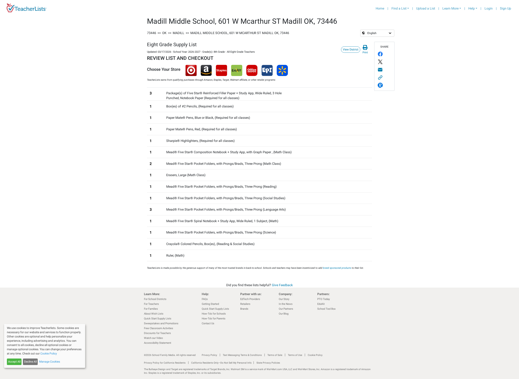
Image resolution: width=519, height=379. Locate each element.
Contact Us (208, 323)
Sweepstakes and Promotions (161, 323)
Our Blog (283, 313)
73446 (151, 33)
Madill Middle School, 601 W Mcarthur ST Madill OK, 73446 (239, 33)
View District (350, 49)
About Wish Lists (153, 313)
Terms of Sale (274, 355)
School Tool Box (326, 308)
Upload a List (425, 8)
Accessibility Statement (157, 342)
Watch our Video (153, 337)
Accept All (14, 361)
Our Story (284, 299)
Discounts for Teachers (157, 333)
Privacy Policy (209, 355)
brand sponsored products (337, 268)
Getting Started (210, 303)
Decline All (30, 361)
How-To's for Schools (214, 313)
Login (489, 8)
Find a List (398, 8)
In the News (286, 303)
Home (380, 8)
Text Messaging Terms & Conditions (242, 355)
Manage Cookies (49, 361)
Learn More (450, 8)
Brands (244, 308)
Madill (178, 33)
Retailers (245, 303)
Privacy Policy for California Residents (165, 362)
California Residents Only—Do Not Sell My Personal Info (221, 362)
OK (164, 33)
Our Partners (286, 308)
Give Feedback (282, 285)
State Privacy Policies (268, 362)
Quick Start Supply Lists (157, 318)
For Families (151, 308)
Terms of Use (295, 355)
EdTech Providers (250, 299)
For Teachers (151, 303)
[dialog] (44, 346)
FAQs (205, 299)
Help (471, 8)
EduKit (321, 303)
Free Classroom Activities (158, 328)
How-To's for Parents (213, 318)
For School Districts (155, 299)
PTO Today (323, 299)
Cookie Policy (315, 355)
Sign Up (505, 8)
